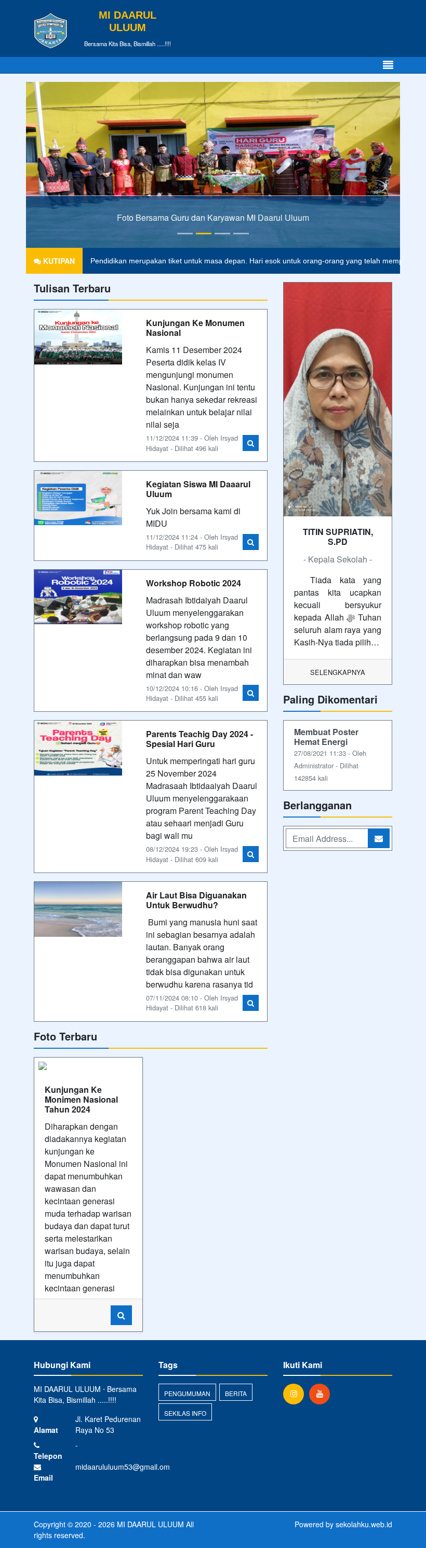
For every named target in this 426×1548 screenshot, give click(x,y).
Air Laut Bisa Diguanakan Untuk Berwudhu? (196, 900)
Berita (236, 1393)
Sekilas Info (185, 1413)
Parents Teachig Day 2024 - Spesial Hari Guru (199, 739)
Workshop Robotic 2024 (193, 583)
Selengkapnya (337, 672)
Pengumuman (187, 1393)
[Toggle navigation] (388, 65)
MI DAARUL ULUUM (149, 1524)
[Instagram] (296, 1393)
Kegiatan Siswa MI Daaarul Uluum (198, 489)
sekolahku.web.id (364, 1524)
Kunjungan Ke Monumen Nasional (195, 328)
